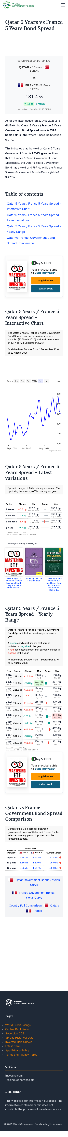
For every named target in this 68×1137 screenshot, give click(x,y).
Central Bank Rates (17, 1029)
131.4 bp (54, 857)
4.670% (37, 862)
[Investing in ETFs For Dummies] (34, 562)
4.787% (24, 857)
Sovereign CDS (14, 1033)
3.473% (37, 857)
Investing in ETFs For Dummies (34, 579)
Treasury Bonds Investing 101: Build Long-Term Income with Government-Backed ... (54, 584)
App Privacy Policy (17, 1050)
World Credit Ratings (18, 1025)
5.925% (24, 868)
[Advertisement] (34, 45)
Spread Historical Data (19, 1037)
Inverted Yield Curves (18, 1042)
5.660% (24, 862)
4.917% (37, 868)
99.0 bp (54, 862)
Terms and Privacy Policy (21, 1054)
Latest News (13, 1046)
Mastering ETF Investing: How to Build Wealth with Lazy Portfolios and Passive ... (14, 583)
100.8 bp (54, 868)
